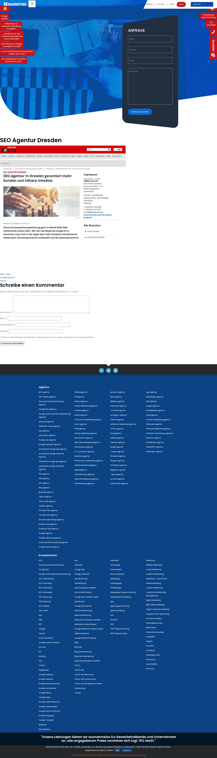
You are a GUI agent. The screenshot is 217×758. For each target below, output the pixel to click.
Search (42, 633)
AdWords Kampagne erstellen (88, 619)
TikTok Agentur (116, 428)
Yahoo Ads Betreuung (84, 674)
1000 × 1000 (5, 274)
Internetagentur (82, 410)
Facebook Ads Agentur (49, 528)
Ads (76, 560)
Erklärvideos (151, 627)
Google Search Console (49, 642)
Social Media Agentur (84, 447)
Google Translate (46, 720)
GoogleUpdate (4, 17)
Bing (76, 642)
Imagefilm (150, 636)
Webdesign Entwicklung (120, 597)
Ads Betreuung (81, 578)
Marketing (150, 560)
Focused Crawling (154, 618)
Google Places (45, 693)
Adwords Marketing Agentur (87, 479)
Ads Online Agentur (47, 435)
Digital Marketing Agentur (86, 465)
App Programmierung (119, 606)
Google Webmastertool (49, 702)
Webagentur (80, 428)
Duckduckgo (80, 688)
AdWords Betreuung (83, 610)
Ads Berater (80, 601)
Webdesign (115, 578)
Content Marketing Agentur (158, 419)
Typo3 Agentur (116, 474)
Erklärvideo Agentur (154, 451)
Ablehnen (126, 750)
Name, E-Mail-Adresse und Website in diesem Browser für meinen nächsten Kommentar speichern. (48, 337)
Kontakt (161, 4)
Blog (181, 4)
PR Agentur (79, 397)
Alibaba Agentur (117, 401)
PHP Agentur (151, 401)
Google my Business (47, 688)
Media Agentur (81, 401)
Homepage (115, 565)
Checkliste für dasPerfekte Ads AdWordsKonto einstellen (11, 36)
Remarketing (44, 729)
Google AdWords (82, 574)
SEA (40, 615)
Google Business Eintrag (49, 683)
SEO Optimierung (46, 578)
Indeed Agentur (117, 438)
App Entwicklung (117, 610)
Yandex (78, 693)
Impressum (148, 4)
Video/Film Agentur (154, 447)
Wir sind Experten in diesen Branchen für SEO (13, 60)
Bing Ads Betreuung (83, 651)
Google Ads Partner (83, 606)
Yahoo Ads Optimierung (85, 679)
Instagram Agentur (118, 415)
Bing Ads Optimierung (84, 656)
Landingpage (116, 583)
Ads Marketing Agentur (84, 483)
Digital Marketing (153, 600)
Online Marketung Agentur (86, 406)
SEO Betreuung (45, 597)
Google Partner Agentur (49, 547)
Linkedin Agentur (117, 442)
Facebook (150, 650)
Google (42, 629)
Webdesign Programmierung (123, 592)
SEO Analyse (44, 606)
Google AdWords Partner (85, 638)
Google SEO (44, 569)
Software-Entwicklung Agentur (159, 433)
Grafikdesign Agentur (155, 410)
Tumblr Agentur (117, 451)
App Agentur (151, 392)
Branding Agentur (82, 456)
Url (40, 651)
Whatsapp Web (153, 655)
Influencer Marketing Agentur (123, 424)
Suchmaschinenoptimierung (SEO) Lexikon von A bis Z (17, 52)
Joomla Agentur (117, 479)
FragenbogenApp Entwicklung (209, 16)
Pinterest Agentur (118, 456)
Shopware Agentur (154, 424)
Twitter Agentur (117, 419)
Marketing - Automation (156, 578)
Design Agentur (153, 406)
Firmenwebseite (117, 574)
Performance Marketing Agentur (89, 460)
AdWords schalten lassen (86, 624)
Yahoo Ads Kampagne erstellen (88, 683)
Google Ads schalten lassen (87, 597)
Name (3, 318)
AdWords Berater (82, 633)
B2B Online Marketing (155, 604)
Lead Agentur (152, 415)
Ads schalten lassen (83, 592)
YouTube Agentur (118, 410)
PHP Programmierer (118, 633)
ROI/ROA (42, 724)
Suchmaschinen (46, 638)
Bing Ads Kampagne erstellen (87, 661)
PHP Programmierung (119, 629)
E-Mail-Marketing (153, 569)
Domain (42, 647)
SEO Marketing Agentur (85, 474)
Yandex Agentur (46, 506)
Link (40, 661)
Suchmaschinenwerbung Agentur (53, 542)
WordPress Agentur (118, 465)
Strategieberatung (154, 623)
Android (113, 619)
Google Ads (80, 569)
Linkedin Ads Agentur (48, 524)
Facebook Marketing (155, 574)
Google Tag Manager (48, 706)
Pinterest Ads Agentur (48, 510)
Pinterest (150, 668)
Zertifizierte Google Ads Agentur (53, 461)
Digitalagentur (81, 470)
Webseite (114, 560)
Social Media (151, 664)
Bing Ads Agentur (46, 492)
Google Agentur (46, 533)
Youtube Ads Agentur (48, 515)
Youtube (150, 646)
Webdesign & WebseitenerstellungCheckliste (11, 26)
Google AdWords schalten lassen (89, 629)
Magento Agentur (118, 470)
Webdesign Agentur (155, 397)
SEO (40, 560)
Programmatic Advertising (157, 614)
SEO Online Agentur (47, 397)
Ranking (42, 656)
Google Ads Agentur (47, 440)
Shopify (149, 641)
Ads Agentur (44, 431)
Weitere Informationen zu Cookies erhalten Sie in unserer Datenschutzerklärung (108, 755)
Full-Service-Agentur (84, 438)
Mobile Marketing (153, 583)
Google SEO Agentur (48, 409)
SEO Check (43, 610)
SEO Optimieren (46, 587)
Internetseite (116, 569)
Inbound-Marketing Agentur (158, 428)
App (112, 601)
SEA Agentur (44, 474)
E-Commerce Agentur (84, 451)
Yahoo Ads (79, 670)
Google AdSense (46, 679)
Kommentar (6, 312)
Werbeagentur (81, 392)
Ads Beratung (80, 583)
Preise (172, 4)
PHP (112, 624)
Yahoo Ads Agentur (47, 501)
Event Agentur (81, 424)
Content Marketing (154, 587)
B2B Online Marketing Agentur (87, 442)
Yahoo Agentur (45, 496)
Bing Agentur (44, 487)
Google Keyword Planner (49, 711)
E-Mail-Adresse (7, 324)
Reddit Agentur (116, 447)
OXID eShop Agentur (119, 483)
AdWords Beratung (83, 615)
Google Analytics (46, 674)
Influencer (150, 659)
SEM (40, 619)
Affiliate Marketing (154, 565)
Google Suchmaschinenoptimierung (55, 574)
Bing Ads (78, 647)
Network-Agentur (153, 438)
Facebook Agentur (118, 406)
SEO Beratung (45, 601)
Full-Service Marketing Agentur (88, 419)
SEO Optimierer (45, 583)
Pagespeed (44, 670)
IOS (111, 615)
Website (4, 331)
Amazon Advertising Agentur (51, 519)
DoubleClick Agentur (155, 442)
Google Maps (44, 697)
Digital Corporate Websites (158, 609)
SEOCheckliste (211, 23)
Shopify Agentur (117, 460)
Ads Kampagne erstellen (85, 587)
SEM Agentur (44, 478)
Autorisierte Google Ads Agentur (53, 449)
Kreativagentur (81, 415)
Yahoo (77, 665)
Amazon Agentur (117, 392)
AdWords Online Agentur (49, 426)
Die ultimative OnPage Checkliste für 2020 (11, 45)
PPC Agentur (44, 483)
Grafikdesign (115, 587)
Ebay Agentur (116, 397)
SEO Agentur (44, 392)
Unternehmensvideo (155, 632)
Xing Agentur (116, 433)
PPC (40, 624)
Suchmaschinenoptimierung (51, 565)
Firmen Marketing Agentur (86, 433)
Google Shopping (46, 715)
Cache (42, 665)
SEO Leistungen (45, 592)
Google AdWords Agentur (50, 444)
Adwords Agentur (46, 421)
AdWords (78, 565)
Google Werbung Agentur (50, 538)
